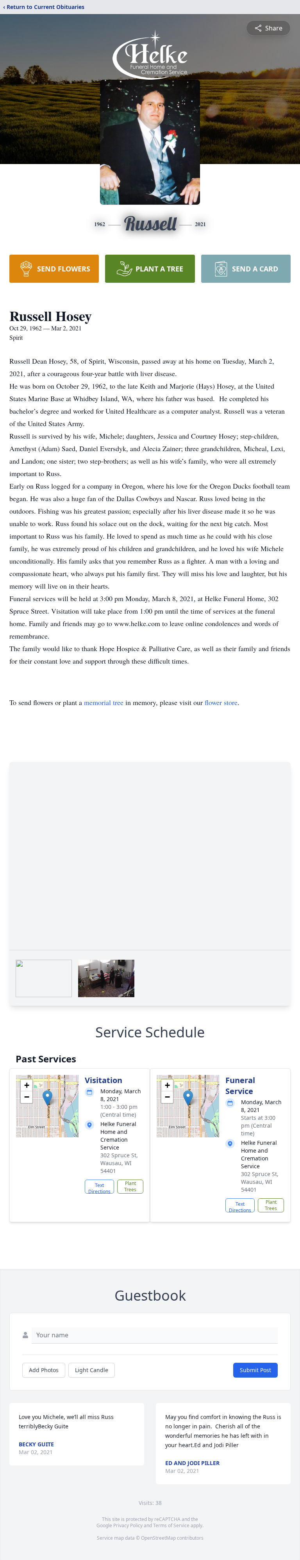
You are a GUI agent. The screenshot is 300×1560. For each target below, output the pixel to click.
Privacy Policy (128, 1525)
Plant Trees (130, 1186)
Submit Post (255, 1370)
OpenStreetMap (158, 1538)
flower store (221, 702)
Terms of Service (171, 1525)
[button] (47, 1098)
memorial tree (103, 702)
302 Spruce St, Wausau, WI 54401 (119, 1162)
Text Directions (99, 1188)
